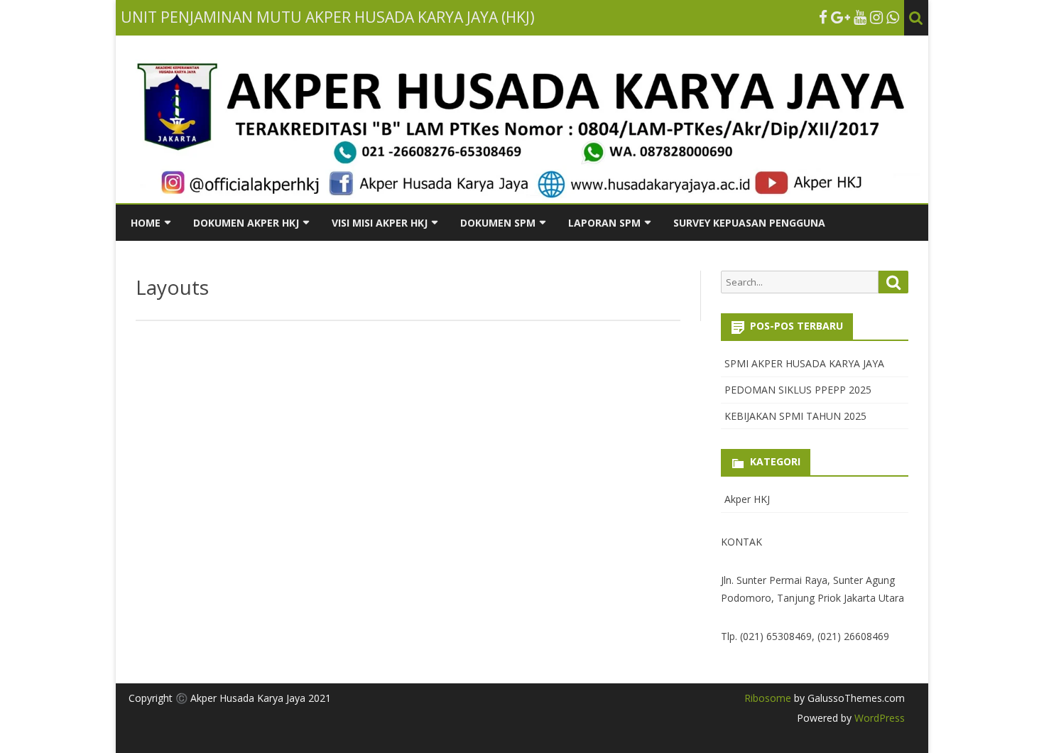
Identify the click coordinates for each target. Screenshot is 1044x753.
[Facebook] (823, 17)
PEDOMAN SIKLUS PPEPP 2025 (797, 389)
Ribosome (767, 698)
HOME (146, 222)
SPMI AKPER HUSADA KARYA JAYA (804, 363)
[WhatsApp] (892, 17)
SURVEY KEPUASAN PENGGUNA (749, 222)
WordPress (878, 718)
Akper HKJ (747, 499)
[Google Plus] (840, 17)
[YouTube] (860, 17)
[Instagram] (876, 17)
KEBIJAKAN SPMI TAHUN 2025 (795, 416)
